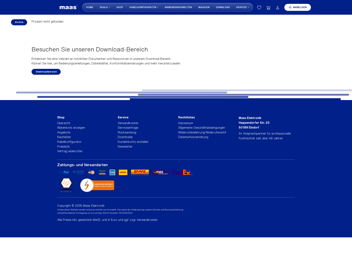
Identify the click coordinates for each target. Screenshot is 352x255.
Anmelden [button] (300, 7)
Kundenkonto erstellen (133, 141)
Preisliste (63, 146)
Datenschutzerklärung (193, 136)
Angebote (63, 132)
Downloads (125, 136)
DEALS (104, 7)
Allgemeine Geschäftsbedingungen (201, 127)
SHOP (119, 7)
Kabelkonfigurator (142, 7)
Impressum (185, 123)
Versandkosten (128, 123)
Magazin (204, 7)
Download (223, 7)
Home (89, 7)
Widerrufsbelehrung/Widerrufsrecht (202, 132)
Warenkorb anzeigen (71, 127)
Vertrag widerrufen (69, 151)
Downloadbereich (46, 71)
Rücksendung (127, 132)
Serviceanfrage (128, 127)
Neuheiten (64, 136)
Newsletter (125, 146)
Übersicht (63, 123)
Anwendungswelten (178, 7)
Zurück (19, 22)
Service (241, 7)
